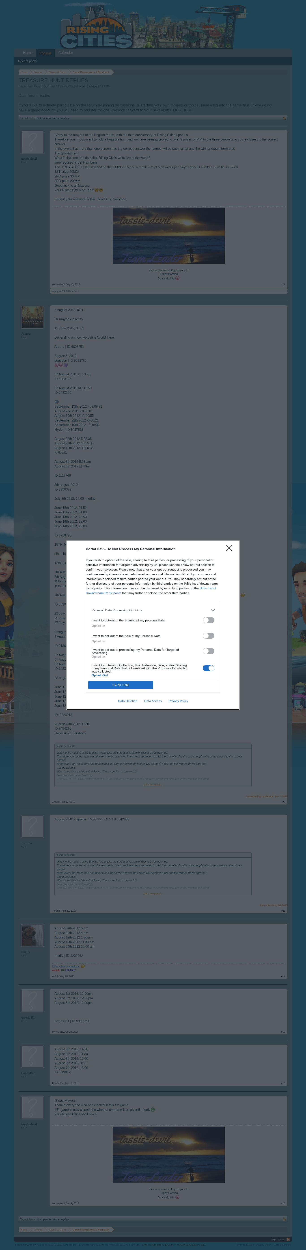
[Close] (230, 549)
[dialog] (153, 625)
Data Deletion (127, 701)
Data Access (153, 701)
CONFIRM (120, 685)
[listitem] (153, 610)
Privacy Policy (178, 701)
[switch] (208, 620)
